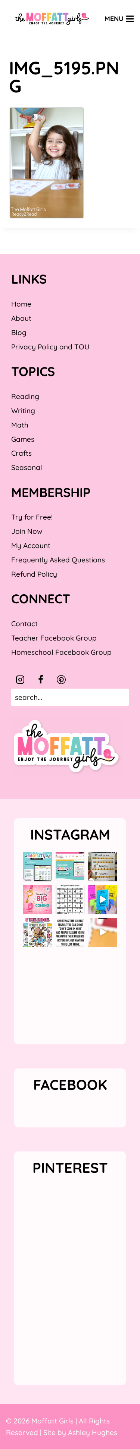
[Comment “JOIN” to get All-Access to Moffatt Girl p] (70, 866)
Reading (25, 396)
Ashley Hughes (92, 1432)
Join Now (26, 531)
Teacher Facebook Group (54, 637)
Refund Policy (34, 574)
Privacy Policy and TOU (50, 346)
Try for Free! (32, 516)
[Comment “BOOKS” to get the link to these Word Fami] (102, 899)
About (21, 318)
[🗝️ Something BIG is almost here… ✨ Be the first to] (37, 899)
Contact (24, 623)
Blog (19, 332)
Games (22, 439)
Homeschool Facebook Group (61, 652)
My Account (30, 545)
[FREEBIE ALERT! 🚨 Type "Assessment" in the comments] (70, 899)
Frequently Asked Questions (58, 559)
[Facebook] (41, 680)
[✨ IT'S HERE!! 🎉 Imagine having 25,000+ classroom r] (37, 866)
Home (21, 303)
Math (19, 424)
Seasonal (26, 467)
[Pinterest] (61, 680)
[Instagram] (20, 680)
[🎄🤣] (70, 932)
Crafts (21, 453)
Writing (23, 410)
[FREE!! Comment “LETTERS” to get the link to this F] (102, 866)
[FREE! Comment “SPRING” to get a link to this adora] (37, 932)
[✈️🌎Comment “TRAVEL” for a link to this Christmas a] (102, 932)
